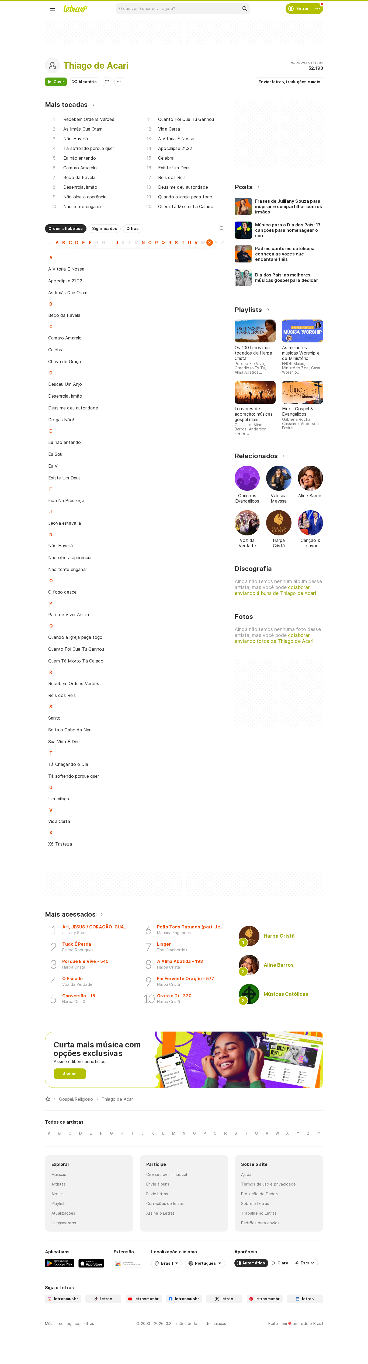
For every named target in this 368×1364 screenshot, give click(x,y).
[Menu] (52, 8)
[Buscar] (244, 8)
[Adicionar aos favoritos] (107, 82)
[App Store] (91, 1263)
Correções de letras (165, 1203)
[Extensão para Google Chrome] (128, 1263)
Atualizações (63, 1213)
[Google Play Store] (59, 1263)
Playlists (59, 1203)
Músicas (58, 1174)
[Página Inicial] (47, 1099)
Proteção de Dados (259, 1193)
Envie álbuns (157, 1184)
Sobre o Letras (255, 1203)
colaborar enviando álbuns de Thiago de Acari (275, 590)
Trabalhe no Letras (258, 1213)
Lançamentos (63, 1223)
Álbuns (57, 1193)
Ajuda (246, 1174)
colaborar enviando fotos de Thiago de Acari (274, 638)
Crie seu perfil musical (166, 1174)
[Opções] (118, 82)
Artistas (58, 1184)
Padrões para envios (260, 1223)
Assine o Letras (160, 1213)
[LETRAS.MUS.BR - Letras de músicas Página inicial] (75, 8)
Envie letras (157, 1193)
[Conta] (317, 8)
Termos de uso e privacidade (268, 1184)
